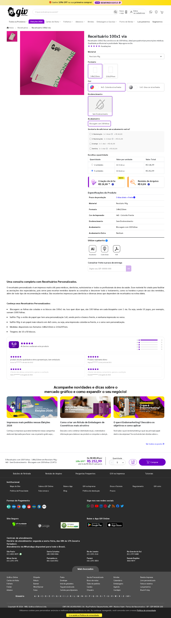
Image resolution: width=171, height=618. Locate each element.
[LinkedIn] (101, 506)
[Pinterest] (105, 506)
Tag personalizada (67, 587)
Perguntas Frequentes (85, 473)
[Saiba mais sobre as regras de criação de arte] (112, 184)
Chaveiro (90, 590)
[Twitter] (122, 506)
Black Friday (145, 590)
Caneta (89, 587)
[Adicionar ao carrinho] (133, 462)
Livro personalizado (147, 580)
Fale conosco (43, 491)
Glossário (19, 596)
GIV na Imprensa (117, 473)
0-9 (128, 596)
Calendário (118, 580)
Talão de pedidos (93, 583)
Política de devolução (91, 491)
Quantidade (117, 458)
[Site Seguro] (44, 525)
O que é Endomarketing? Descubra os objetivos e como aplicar (134, 424)
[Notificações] (156, 12)
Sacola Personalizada (95, 577)
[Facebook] (117, 506)
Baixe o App (67, 486)
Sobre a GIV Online (45, 486)
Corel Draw (104, 254)
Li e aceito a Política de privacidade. (84, 615)
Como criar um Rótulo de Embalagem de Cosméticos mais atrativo (82, 424)
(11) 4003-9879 (12, 554)
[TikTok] (109, 506)
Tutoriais (149, 473)
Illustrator (92, 254)
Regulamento (138, 486)
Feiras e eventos (146, 583)
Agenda (117, 587)
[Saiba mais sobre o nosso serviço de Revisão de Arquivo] (148, 184)
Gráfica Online (12, 577)
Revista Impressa (146, 577)
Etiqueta (36, 577)
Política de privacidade (146, 610)
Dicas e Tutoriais (116, 486)
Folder (9, 587)
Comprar (154, 462)
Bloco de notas (92, 580)
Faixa (35, 590)
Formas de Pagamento (18, 500)
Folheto (10, 583)
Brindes (116, 577)
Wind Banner (38, 587)
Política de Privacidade (19, 491)
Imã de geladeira (66, 583)
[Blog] (113, 506)
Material (92, 51)
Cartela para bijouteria (69, 590)
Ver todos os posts (154, 444)
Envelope (63, 580)
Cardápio (117, 590)
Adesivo (10, 590)
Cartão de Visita (13, 580)
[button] (126, 46)
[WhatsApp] (150, 12)
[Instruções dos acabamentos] (112, 134)
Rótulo (35, 580)
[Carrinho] (161, 12)
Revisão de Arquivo (53, 473)
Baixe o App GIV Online (98, 518)
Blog (65, 491)
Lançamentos (145, 587)
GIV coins (157, 486)
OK (128, 268)
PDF (116, 254)
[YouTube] (96, 506)
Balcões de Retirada (22, 473)
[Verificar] (19, 524)
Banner (36, 583)
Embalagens (118, 583)
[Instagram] (92, 506)
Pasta (62, 577)
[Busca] (115, 12)
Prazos (112, 491)
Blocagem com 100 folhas (99, 123)
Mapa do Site (15, 486)
